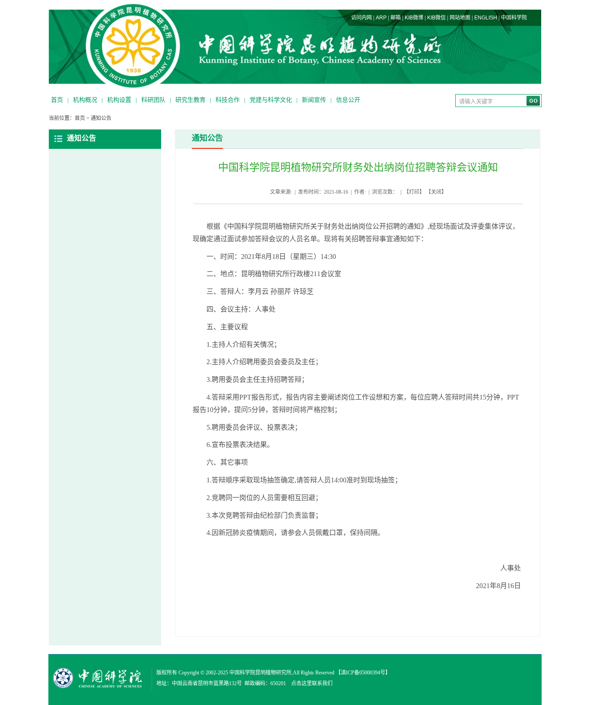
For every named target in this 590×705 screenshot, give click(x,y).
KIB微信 (436, 18)
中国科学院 (514, 18)
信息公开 (348, 100)
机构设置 (119, 100)
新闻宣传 (314, 100)
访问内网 (361, 18)
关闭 (436, 192)
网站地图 (460, 18)
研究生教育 (190, 100)
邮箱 (395, 18)
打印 (414, 192)
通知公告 (101, 118)
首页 (57, 100)
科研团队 (153, 100)
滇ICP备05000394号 (363, 673)
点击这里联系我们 (312, 683)
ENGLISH (485, 18)
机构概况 (85, 100)
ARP (381, 18)
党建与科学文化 (271, 100)
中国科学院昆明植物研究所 (260, 673)
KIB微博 (414, 18)
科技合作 (228, 100)
